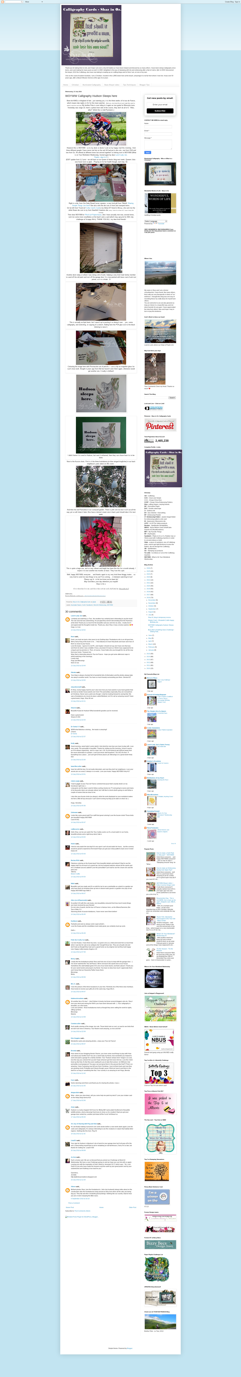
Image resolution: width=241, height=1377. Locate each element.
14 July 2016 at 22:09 (78, 1031)
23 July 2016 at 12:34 (78, 1180)
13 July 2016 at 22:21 (78, 701)
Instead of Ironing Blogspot (156, 695)
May (150, 638)
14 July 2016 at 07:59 (78, 952)
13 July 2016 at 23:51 (78, 774)
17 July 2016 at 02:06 (78, 1100)
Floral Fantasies (152, 828)
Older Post (132, 1207)
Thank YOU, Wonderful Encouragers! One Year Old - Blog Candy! (166, 918)
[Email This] (101, 602)
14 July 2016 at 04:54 (78, 877)
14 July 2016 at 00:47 (78, 822)
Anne (73, 1107)
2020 (148, 586)
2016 (148, 597)
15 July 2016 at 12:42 (78, 1073)
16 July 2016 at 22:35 (78, 1086)
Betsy (73, 959)
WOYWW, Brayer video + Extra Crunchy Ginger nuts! (166, 884)
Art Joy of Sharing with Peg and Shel (84, 1124)
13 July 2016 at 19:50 (78, 680)
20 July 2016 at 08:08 (78, 1150)
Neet (72, 637)
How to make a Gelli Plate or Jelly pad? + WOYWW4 (165, 854)
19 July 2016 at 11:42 (78, 1134)
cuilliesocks (75, 829)
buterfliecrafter (76, 766)
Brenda (73, 1051)
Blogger (129, 1348)
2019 (148, 589)
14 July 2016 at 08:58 (78, 977)
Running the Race (162, 780)
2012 (148, 662)
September (152, 609)
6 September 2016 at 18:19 (80, 1199)
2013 (148, 659)
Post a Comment (74, 1203)
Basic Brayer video (111, 85)
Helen (73, 844)
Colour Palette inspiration (164, 730)
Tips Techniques (129, 85)
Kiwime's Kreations (154, 761)
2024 (148, 574)
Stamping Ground (153, 811)
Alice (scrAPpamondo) (79, 900)
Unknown (74, 812)
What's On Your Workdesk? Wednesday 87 (166, 934)
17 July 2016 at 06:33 (78, 1117)
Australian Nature (76, 605)
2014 (148, 656)
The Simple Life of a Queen (156, 711)
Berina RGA (75, 860)
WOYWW (110, 605)
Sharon (73, 708)
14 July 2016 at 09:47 (78, 992)
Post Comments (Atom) (82, 1211)
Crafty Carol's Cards (93, 208)
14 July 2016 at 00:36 (78, 806)
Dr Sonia (74, 734)
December (152, 600)
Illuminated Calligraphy (92, 85)
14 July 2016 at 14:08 (78, 1017)
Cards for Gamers (163, 763)
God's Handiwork (87, 605)
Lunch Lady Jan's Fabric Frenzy (158, 745)
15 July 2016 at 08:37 (78, 1044)
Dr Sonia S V (75, 727)
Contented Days (162, 713)
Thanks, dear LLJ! (100, 157)
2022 (148, 580)
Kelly (73, 743)
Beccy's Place (152, 678)
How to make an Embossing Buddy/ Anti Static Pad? (166, 869)
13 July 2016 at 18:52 (78, 630)
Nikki (73, 883)
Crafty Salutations (153, 728)
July (150, 615)
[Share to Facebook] (108, 602)
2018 (148, 592)
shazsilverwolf (76, 687)
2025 (148, 571)
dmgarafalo (75, 1092)
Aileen (73, 1186)
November (152, 603)
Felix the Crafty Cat (78, 940)
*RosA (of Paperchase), (93, 215)
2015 (148, 654)
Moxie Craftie (75, 874)
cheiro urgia (75, 781)
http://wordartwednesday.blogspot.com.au (95, 595)
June (150, 635)
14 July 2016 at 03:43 (78, 854)
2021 (148, 583)
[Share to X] (106, 602)
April (150, 641)
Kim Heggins (75, 1038)
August (151, 612)
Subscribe (160, 111)
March (150, 644)
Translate (161, 224)
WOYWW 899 (161, 746)
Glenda (73, 672)
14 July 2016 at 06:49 (78, 933)
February (151, 647)
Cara (72, 1080)
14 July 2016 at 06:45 (78, 914)
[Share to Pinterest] (111, 602)
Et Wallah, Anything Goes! (165, 796)
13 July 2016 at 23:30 (78, 760)
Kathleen (74, 921)
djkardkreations (152, 795)
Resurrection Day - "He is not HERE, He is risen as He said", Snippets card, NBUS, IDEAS (166, 901)
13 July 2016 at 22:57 (78, 736)
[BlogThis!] (103, 602)
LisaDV (73, 1140)
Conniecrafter (76, 1023)
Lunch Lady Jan (121, 155)
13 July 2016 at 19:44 (78, 666)
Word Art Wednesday (100, 605)
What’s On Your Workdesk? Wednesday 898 (164, 815)
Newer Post (70, 1207)
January (151, 650)
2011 (148, 665)
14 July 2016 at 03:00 (78, 837)
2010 (148, 668)
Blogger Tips (144, 85)
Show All (173, 843)
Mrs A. (73, 984)
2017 (148, 595)
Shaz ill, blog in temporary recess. (159, 617)
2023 (148, 577)
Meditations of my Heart (155, 778)
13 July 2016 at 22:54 (78, 720)
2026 (148, 568)
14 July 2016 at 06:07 (78, 893)
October (151, 606)
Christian (75, 85)
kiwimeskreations (77, 998)
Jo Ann (73, 1157)
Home (65, 85)
